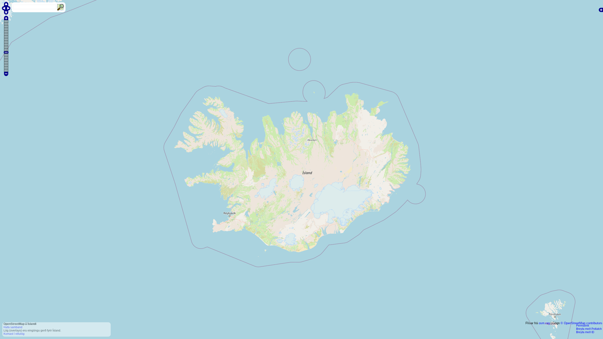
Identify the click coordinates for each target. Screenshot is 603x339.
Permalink (582, 325)
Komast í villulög (14, 333)
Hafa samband (13, 327)
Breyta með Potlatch (589, 329)
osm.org (544, 323)
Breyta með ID (585, 332)
